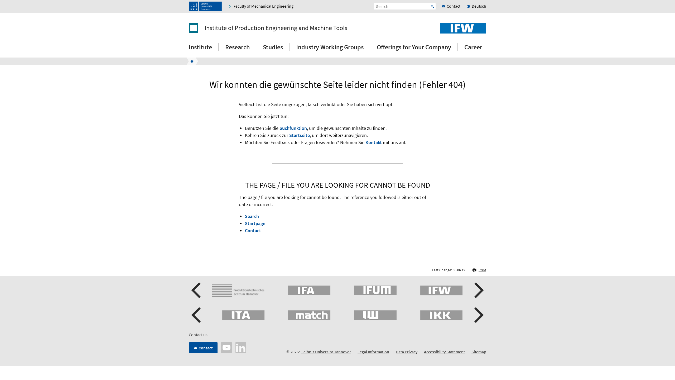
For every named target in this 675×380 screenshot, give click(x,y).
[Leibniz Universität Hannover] (205, 6)
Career (473, 47)
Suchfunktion (293, 128)
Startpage (255, 223)
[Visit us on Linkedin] (240, 347)
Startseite (299, 135)
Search (252, 216)
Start (432, 6)
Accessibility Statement (444, 351)
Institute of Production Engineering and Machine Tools (276, 28)
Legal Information (373, 351)
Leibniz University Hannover (326, 351)
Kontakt (373, 142)
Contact (253, 230)
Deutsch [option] (479, 6)
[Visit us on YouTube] (226, 347)
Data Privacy (406, 351)
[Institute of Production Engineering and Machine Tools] (190, 61)
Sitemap (478, 351)
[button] (197, 290)
